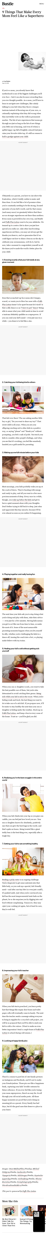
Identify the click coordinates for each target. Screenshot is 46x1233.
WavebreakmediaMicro (11, 1185)
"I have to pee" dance (29, 307)
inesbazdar (21, 1172)
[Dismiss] (42, 1213)
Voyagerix (6, 1175)
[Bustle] (7, 4)
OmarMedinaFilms (16, 1168)
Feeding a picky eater (10, 879)
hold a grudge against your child (15, 136)
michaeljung (23, 1178)
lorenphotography (24, 1182)
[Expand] (35, 1213)
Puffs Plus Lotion (12, 222)
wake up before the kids (21, 499)
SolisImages (22, 1175)
